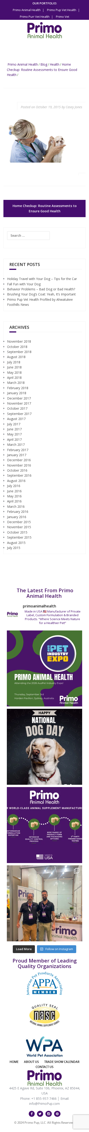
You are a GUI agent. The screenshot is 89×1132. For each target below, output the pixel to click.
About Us (31, 1062)
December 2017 (19, 398)
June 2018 (14, 367)
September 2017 (19, 413)
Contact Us (44, 1067)
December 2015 (19, 522)
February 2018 (17, 388)
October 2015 (17, 532)
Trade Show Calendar (61, 1062)
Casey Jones (74, 107)
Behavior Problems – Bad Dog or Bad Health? (41, 289)
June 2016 (14, 491)
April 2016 (14, 501)
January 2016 (16, 517)
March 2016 (16, 506)
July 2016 (13, 486)
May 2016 (14, 496)
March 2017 (16, 444)
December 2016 (19, 460)
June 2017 (14, 429)
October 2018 (17, 346)
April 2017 (14, 439)
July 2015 (13, 548)
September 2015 (19, 537)
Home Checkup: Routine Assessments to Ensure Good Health (42, 69)
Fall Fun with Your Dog (24, 284)
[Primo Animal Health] (44, 30)
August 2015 (16, 542)
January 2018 (16, 393)
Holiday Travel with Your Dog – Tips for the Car (42, 279)
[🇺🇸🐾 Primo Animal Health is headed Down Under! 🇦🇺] (44, 668)
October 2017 (17, 408)
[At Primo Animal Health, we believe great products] (44, 825)
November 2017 (19, 403)
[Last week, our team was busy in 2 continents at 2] (44, 903)
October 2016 (17, 470)
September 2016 (19, 475)
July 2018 (13, 362)
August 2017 (16, 419)
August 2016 (16, 480)
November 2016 (19, 465)
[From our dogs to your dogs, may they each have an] (44, 747)
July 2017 (13, 424)
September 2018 (19, 352)
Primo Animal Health (23, 64)
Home (14, 1062)
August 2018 (16, 357)
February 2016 (17, 511)
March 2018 (16, 382)
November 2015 (19, 527)
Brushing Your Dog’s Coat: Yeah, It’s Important (41, 294)
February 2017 (17, 450)
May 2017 (14, 434)
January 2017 (16, 455)
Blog (43, 64)
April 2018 (14, 377)
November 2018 (19, 341)
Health (54, 64)
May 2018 (14, 372)
